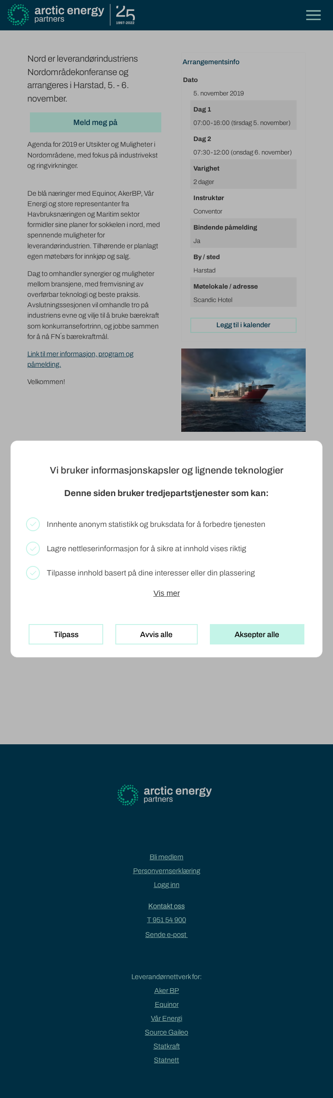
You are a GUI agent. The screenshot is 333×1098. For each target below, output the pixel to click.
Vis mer (166, 593)
